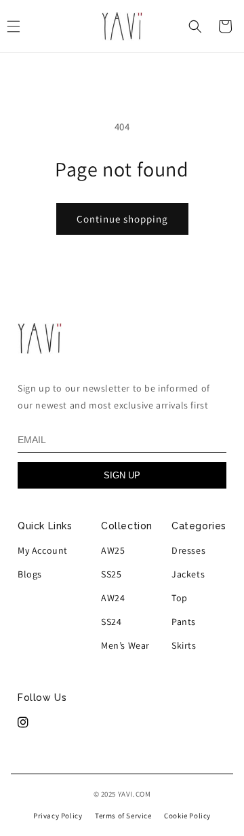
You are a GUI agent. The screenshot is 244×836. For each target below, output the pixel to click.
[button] (195, 26)
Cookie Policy (187, 815)
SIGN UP (122, 475)
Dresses (188, 550)
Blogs (30, 574)
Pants (183, 621)
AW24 (113, 598)
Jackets (188, 574)
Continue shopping (122, 218)
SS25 (111, 574)
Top (179, 598)
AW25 (113, 550)
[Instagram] (23, 723)
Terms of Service (123, 815)
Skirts (184, 645)
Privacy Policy (57, 815)
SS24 (111, 621)
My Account (43, 550)
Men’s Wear (125, 645)
